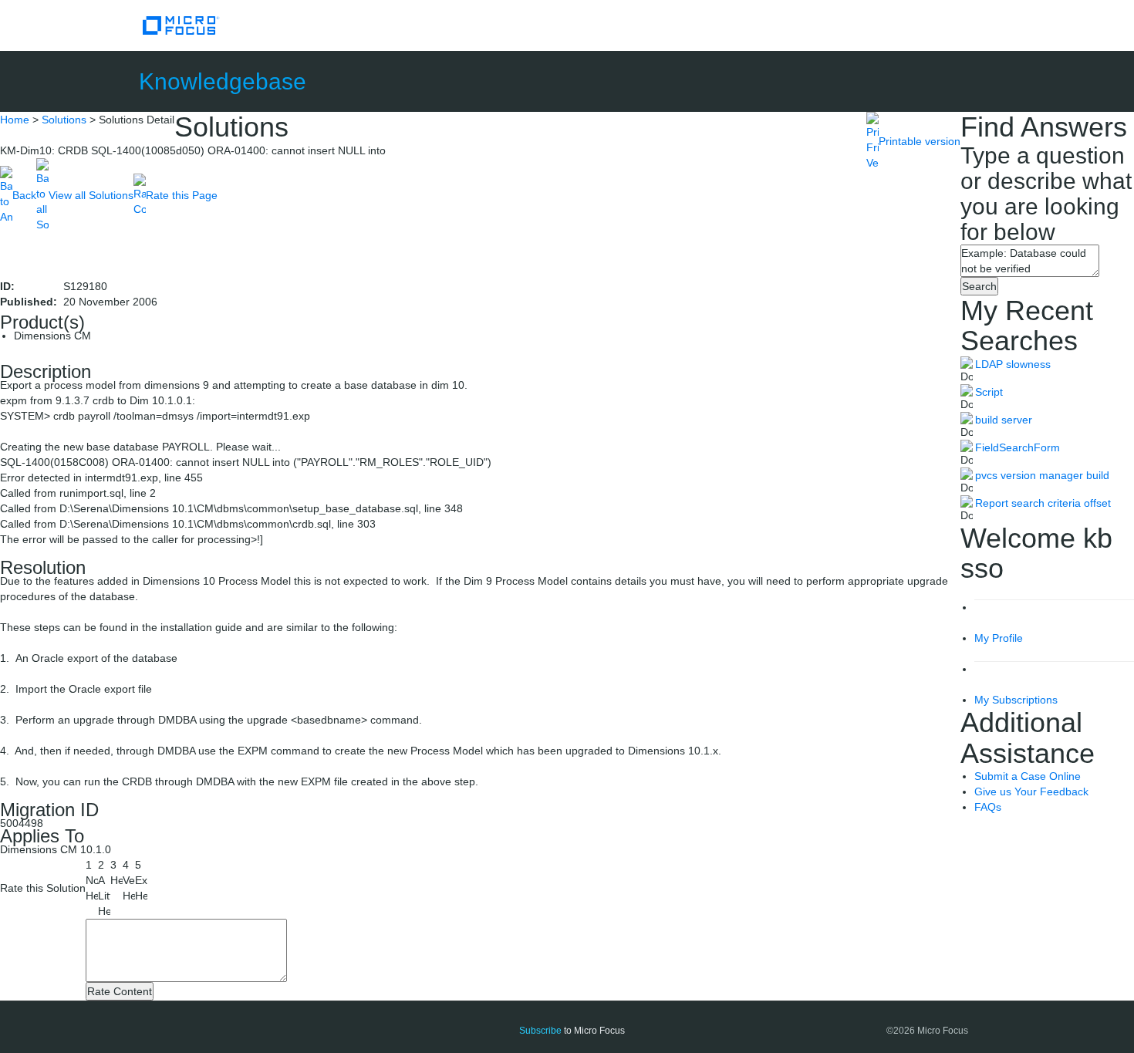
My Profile (998, 638)
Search (979, 286)
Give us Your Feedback (1031, 791)
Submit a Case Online (1027, 776)
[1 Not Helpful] (92, 880)
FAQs (987, 807)
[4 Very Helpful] (129, 880)
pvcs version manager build (1042, 475)
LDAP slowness (1013, 364)
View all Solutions (91, 195)
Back (24, 195)
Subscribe (540, 1030)
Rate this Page (182, 195)
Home (14, 119)
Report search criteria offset (1043, 503)
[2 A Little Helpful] (104, 888)
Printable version (919, 141)
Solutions (64, 119)
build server (1003, 419)
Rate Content (119, 991)
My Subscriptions (1016, 700)
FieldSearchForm (1017, 447)
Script (989, 392)
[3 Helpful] (116, 872)
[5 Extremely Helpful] (141, 880)
